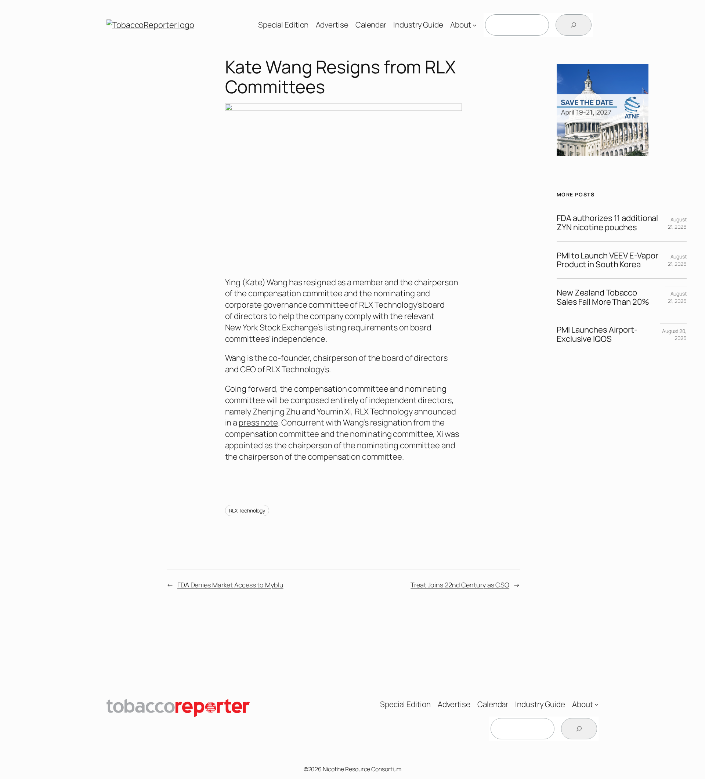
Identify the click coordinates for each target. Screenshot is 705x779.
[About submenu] (475, 25)
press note (258, 422)
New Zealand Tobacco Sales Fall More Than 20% (603, 297)
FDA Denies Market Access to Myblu (230, 584)
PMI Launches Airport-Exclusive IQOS (597, 334)
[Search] (574, 25)
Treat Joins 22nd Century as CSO (460, 584)
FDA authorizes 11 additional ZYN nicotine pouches (607, 223)
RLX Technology (247, 510)
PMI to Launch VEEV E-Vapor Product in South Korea (607, 260)
